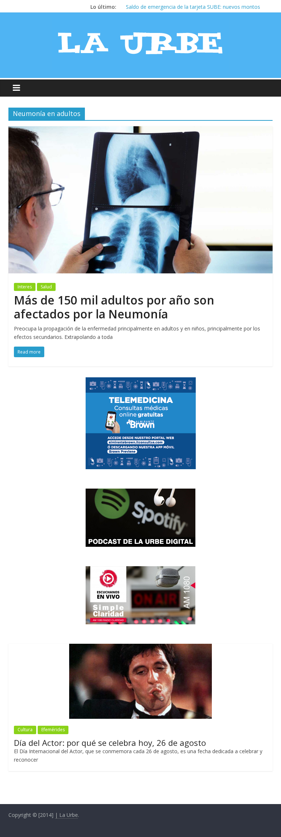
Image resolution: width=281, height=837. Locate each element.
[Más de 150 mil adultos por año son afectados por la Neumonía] (140, 131)
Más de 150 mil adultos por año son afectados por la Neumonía (114, 307)
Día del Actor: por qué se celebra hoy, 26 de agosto (110, 742)
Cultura (25, 729)
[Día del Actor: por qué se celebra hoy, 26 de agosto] (140, 647)
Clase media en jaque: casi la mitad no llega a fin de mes (193, 6)
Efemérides (53, 729)
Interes (25, 287)
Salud (46, 287)
